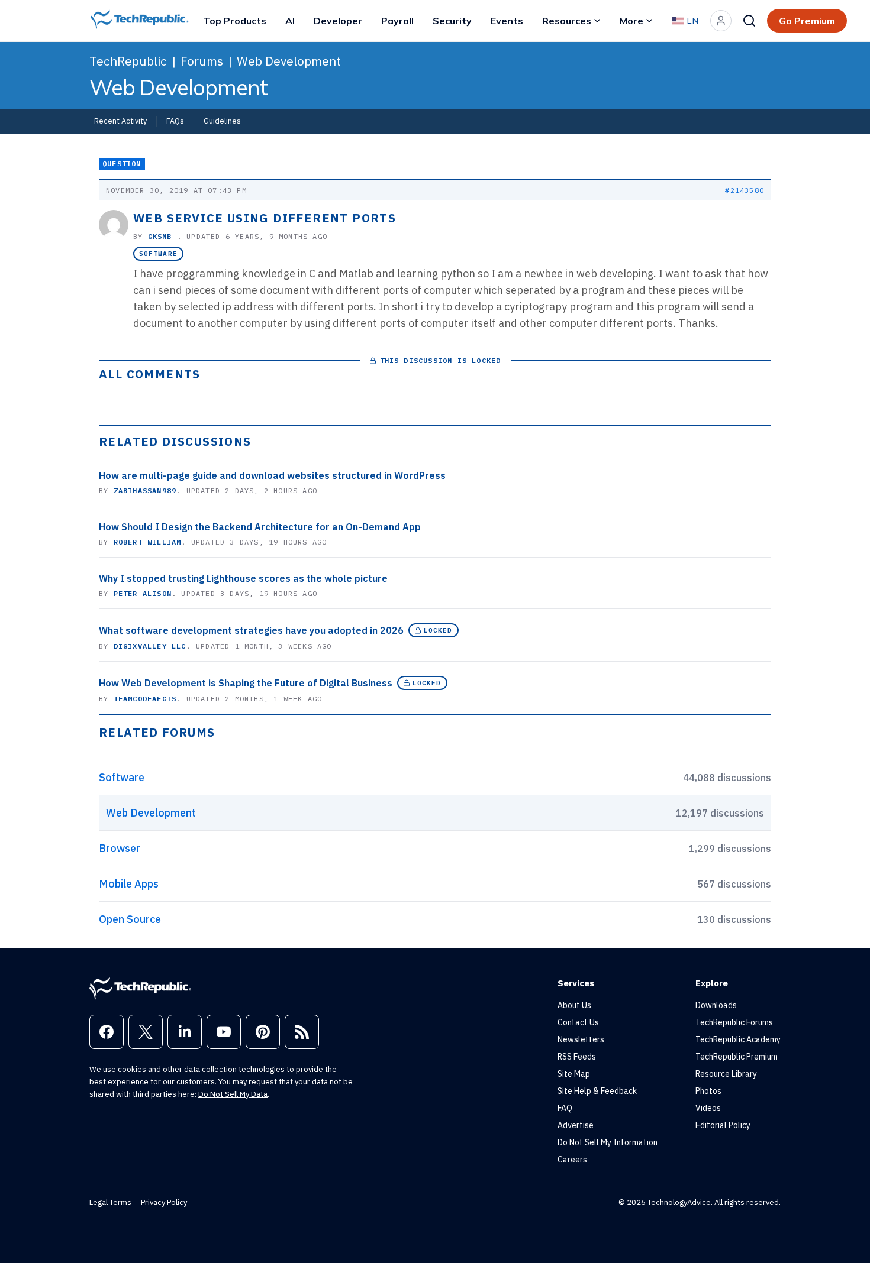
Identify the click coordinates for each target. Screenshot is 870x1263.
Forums (202, 61)
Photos (708, 1091)
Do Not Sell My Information (608, 1142)
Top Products (234, 21)
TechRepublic (128, 61)
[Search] (749, 20)
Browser (119, 848)
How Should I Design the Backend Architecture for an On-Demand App (260, 527)
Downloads (716, 1005)
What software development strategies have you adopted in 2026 (251, 630)
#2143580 (744, 190)
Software (158, 254)
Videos (708, 1108)
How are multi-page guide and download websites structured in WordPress (272, 475)
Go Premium (807, 21)
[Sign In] (721, 20)
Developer (338, 21)
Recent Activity (120, 120)
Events (507, 21)
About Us (574, 1005)
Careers (572, 1159)
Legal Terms (110, 1202)
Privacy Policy (164, 1202)
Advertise (576, 1125)
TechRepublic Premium (736, 1056)
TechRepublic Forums (734, 1022)
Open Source (130, 919)
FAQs (175, 120)
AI (290, 21)
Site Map (574, 1073)
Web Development (289, 61)
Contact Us (578, 1022)
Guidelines (222, 120)
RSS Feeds (577, 1056)
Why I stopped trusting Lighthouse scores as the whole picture (243, 578)
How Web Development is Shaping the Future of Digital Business (245, 683)
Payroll (397, 21)
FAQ (565, 1108)
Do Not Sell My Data (233, 1094)
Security (452, 21)
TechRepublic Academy (738, 1039)
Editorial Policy (722, 1125)
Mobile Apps (129, 883)
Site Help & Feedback (597, 1091)
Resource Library (726, 1073)
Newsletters (581, 1039)
